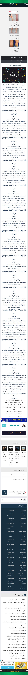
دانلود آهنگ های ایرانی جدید (14, 433)
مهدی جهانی (10, 583)
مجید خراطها (22, 570)
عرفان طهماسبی (21, 549)
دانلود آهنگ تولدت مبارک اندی (18, 633)
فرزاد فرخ (11, 560)
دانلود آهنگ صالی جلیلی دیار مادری (17, 628)
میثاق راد (23, 586)
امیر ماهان (10, 518)
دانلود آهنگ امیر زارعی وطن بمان (17, 616)
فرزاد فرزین (22, 562)
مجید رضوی (10, 570)
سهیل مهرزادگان (9, 544)
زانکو (24, 542)
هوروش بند (22, 589)
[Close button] (27, 4)
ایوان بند (23, 523)
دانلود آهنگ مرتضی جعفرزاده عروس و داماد (15, 614)
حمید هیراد (22, 534)
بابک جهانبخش (9, 523)
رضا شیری (23, 539)
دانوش (11, 534)
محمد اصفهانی (10, 576)
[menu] (25, 3)
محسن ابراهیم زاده (21, 573)
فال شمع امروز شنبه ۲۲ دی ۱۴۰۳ (14, 411)
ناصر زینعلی (10, 586)
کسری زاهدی (10, 565)
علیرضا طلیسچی (21, 557)
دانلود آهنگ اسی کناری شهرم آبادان (17, 653)
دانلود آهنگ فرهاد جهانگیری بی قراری (16, 639)
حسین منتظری (22, 531)
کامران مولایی (22, 565)
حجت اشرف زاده (9, 529)
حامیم (23, 529)
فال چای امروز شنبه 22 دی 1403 (14, 405)
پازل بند (11, 526)
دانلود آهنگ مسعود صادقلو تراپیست (16, 656)
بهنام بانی (23, 526)
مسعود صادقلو (22, 581)
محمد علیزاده (22, 578)
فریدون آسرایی (10, 562)
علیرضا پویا (10, 555)
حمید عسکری (10, 531)
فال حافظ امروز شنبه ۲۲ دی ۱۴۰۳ (14, 400)
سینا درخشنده (22, 547)
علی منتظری (10, 552)
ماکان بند (11, 568)
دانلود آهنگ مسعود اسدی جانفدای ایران (16, 636)
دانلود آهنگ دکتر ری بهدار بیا (18, 630)
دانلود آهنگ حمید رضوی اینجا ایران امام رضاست (14, 650)
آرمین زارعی (22, 510)
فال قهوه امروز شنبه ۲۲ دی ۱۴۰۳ (14, 416)
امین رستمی (22, 521)
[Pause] (16, 667)
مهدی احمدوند (22, 583)
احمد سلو (11, 513)
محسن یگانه (22, 576)
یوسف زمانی (10, 589)
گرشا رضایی (22, 568)
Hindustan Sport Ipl (14, 671)
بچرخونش (7, 667)
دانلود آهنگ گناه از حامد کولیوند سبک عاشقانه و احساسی (14, 623)
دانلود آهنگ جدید (19, 500)
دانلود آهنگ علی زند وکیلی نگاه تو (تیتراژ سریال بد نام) (14, 604)
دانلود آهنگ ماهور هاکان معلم (18, 619)
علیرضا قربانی (10, 557)
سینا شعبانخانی (9, 547)
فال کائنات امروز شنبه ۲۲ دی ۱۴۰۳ (14, 414)
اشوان (23, 516)
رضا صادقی (10, 539)
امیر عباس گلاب (10, 516)
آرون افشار (11, 510)
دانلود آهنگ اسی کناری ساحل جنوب (16, 600)
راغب (24, 536)
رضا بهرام (11, 536)
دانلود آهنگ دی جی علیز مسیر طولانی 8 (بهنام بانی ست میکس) (14, 609)
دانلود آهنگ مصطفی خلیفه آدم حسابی (16, 647)
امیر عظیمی (22, 518)
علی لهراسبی (22, 552)
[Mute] (19, 667)
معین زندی (10, 581)
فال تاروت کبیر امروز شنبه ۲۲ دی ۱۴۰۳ (14, 402)
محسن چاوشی (10, 573)
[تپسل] (1, 419)
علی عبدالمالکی (10, 549)
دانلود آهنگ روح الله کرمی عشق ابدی (16, 644)
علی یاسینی (22, 555)
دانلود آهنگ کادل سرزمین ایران (18, 642)
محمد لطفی (10, 578)
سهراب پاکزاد (22, 544)
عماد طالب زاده (22, 560)
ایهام (12, 521)
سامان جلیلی (10, 542)
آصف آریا (23, 513)
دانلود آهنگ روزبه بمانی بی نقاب (17, 658)
